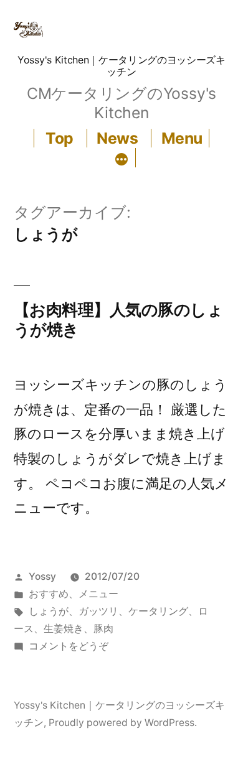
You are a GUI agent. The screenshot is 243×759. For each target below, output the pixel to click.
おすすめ (49, 594)
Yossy (42, 576)
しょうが (49, 611)
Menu (181, 138)
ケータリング (158, 611)
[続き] (121, 159)
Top (59, 138)
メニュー (98, 594)
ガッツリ (98, 611)
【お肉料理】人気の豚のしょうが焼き (118, 319)
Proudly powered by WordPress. (123, 723)
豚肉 (103, 629)
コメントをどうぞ (68, 646)
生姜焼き (63, 629)
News (117, 138)
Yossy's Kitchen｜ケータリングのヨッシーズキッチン (121, 66)
